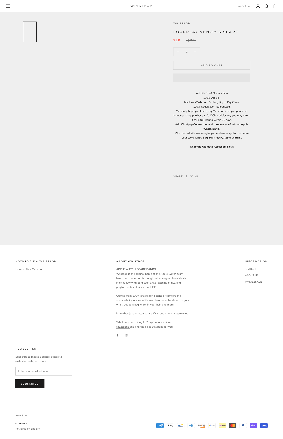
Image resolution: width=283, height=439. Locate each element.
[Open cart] (275, 6)
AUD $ (242, 6)
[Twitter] (191, 176)
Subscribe (30, 383)
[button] (211, 77)
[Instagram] (126, 335)
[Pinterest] (196, 176)
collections (123, 327)
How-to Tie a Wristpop (29, 269)
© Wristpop (24, 423)
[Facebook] (186, 176)
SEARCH (250, 269)
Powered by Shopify (27, 429)
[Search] (267, 6)
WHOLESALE (253, 282)
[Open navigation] (8, 6)
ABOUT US (252, 275)
